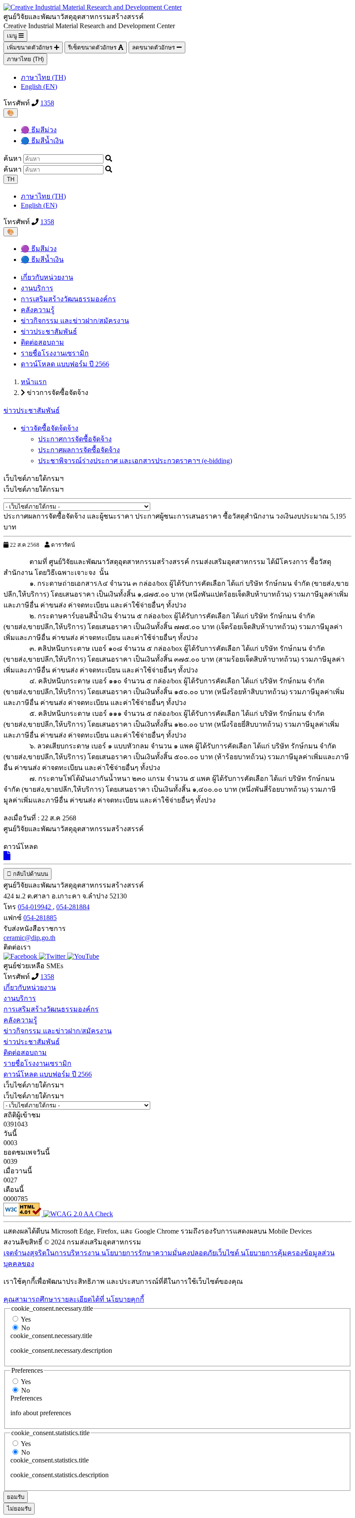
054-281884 (73, 907)
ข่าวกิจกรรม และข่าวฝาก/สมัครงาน (75, 320)
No (25, 1328)
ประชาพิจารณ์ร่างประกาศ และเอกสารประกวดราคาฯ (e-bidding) (135, 460)
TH (10, 179)
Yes (26, 1319)
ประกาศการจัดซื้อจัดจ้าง (75, 439)
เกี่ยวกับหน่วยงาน (47, 277)
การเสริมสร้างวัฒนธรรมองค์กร (68, 299)
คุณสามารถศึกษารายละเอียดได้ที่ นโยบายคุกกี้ (73, 1299)
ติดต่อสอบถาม (42, 342)
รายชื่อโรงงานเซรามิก (55, 353)
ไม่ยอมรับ (19, 1508)
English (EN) (39, 86)
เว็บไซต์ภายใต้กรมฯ (33, 489)
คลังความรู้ (38, 309)
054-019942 (35, 907)
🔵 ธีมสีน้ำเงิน (42, 140)
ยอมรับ (15, 1497)
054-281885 (40, 917)
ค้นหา (12, 158)
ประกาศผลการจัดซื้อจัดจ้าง (79, 450)
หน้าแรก (34, 381)
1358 (47, 103)
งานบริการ (37, 288)
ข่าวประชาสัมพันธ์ (49, 331)
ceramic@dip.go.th (29, 937)
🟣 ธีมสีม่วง (39, 130)
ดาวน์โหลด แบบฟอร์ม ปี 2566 (65, 364)
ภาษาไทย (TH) (25, 59)
